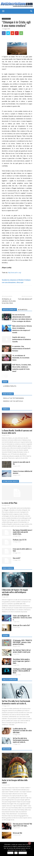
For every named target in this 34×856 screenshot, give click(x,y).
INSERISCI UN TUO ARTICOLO (13, 401)
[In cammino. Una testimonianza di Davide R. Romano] (6, 348)
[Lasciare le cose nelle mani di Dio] (6, 464)
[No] (32, 849)
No (16, 853)
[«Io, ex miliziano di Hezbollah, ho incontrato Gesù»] (6, 357)
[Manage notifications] (29, 843)
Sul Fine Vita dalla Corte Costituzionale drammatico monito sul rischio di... (16, 702)
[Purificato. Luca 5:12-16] (6, 542)
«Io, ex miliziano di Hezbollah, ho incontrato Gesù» (20, 358)
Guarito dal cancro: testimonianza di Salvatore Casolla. (21, 339)
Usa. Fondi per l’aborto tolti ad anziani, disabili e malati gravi (22, 651)
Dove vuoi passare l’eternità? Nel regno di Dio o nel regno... (22, 825)
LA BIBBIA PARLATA (9, 386)
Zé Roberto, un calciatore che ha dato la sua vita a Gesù (9, 301)
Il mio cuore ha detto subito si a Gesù (22, 550)
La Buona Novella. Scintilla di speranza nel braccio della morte (17, 431)
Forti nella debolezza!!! (25, 299)
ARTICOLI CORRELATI (9, 309)
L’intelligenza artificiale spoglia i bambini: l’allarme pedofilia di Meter (22, 671)
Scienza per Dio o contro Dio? (21, 625)
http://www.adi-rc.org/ (14, 272)
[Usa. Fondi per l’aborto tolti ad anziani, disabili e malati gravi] (6, 652)
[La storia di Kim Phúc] (17, 492)
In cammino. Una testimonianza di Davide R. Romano (21, 348)
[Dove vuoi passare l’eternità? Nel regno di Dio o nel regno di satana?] (6, 826)
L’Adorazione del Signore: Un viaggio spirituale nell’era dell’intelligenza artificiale (15, 592)
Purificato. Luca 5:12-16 (19, 540)
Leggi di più (22, 853)
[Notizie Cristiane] (17, 4)
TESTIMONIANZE (6, 18)
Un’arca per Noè (17, 833)
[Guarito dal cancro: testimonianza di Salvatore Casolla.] (6, 339)
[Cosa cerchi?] (6, 560)
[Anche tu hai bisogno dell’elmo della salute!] (17, 765)
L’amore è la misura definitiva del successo (22, 472)
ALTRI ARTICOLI (22, 309)
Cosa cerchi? (16, 558)
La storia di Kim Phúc (9, 502)
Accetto (10, 853)
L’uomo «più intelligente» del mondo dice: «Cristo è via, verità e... (22, 618)
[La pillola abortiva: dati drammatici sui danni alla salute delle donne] (6, 731)
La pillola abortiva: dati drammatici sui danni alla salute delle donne (22, 730)
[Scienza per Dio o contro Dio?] (6, 627)
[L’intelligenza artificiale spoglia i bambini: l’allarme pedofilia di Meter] (6, 671)
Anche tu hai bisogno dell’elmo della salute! (14, 781)
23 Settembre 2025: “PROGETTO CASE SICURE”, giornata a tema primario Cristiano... (22, 642)
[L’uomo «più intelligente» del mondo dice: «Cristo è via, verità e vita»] (6, 618)
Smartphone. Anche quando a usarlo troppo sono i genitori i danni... (21, 661)
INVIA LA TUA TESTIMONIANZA (13, 398)
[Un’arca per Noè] (6, 835)
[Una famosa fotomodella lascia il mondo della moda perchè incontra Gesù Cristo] (6, 532)
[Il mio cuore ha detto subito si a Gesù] (6, 551)
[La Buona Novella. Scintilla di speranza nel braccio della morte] (17, 420)
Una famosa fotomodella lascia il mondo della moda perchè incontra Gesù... (22, 532)
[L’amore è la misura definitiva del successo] (6, 473)
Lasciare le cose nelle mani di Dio (21, 463)
